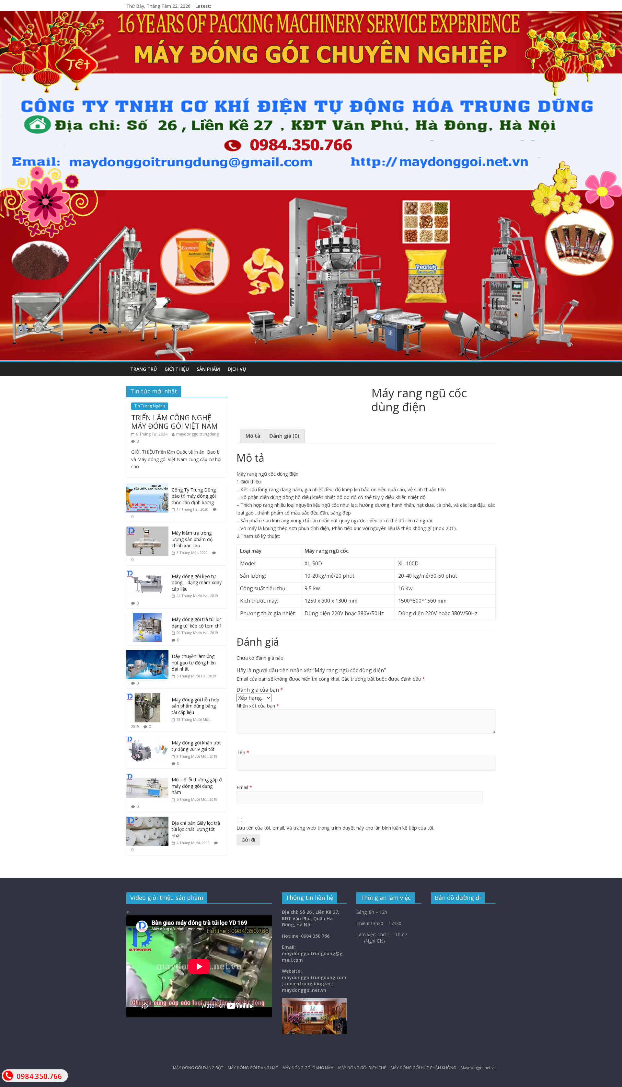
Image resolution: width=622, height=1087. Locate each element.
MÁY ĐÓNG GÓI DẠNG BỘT (198, 1067)
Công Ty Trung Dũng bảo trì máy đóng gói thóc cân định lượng (194, 496)
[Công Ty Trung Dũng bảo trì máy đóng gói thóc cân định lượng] (147, 487)
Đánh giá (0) (284, 435)
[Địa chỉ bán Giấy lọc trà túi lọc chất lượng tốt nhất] (147, 820)
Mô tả (253, 435)
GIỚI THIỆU (177, 369)
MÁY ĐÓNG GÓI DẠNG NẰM (308, 1067)
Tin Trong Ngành (149, 406)
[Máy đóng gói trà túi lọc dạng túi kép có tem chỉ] (147, 616)
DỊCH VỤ (237, 369)
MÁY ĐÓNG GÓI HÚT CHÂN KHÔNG (423, 1067)
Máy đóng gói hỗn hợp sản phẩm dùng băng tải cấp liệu (195, 705)
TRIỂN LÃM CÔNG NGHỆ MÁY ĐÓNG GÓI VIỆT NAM (174, 422)
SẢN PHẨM (208, 369)
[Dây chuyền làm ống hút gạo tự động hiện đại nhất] (147, 653)
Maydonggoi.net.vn (478, 1067)
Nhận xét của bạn (257, 705)
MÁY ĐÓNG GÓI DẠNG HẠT (253, 1067)
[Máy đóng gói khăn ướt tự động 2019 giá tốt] (147, 740)
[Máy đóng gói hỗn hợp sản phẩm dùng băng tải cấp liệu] (147, 697)
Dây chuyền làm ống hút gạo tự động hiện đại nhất (194, 662)
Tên (242, 752)
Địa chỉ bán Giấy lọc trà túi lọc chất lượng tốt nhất (196, 829)
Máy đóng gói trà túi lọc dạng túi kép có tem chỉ (197, 622)
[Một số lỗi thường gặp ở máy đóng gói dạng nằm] (147, 777)
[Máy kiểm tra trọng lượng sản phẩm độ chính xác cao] (147, 530)
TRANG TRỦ (143, 369)
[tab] (253, 436)
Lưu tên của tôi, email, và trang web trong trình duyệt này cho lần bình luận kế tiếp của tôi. (335, 827)
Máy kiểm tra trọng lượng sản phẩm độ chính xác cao (192, 539)
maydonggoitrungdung (197, 434)
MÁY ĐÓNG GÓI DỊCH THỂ (362, 1067)
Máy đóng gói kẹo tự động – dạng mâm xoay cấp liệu (197, 582)
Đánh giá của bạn (259, 689)
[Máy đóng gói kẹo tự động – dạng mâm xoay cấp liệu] (147, 573)
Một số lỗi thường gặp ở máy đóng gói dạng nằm (197, 785)
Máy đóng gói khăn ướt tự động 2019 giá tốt (196, 746)
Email (244, 787)
